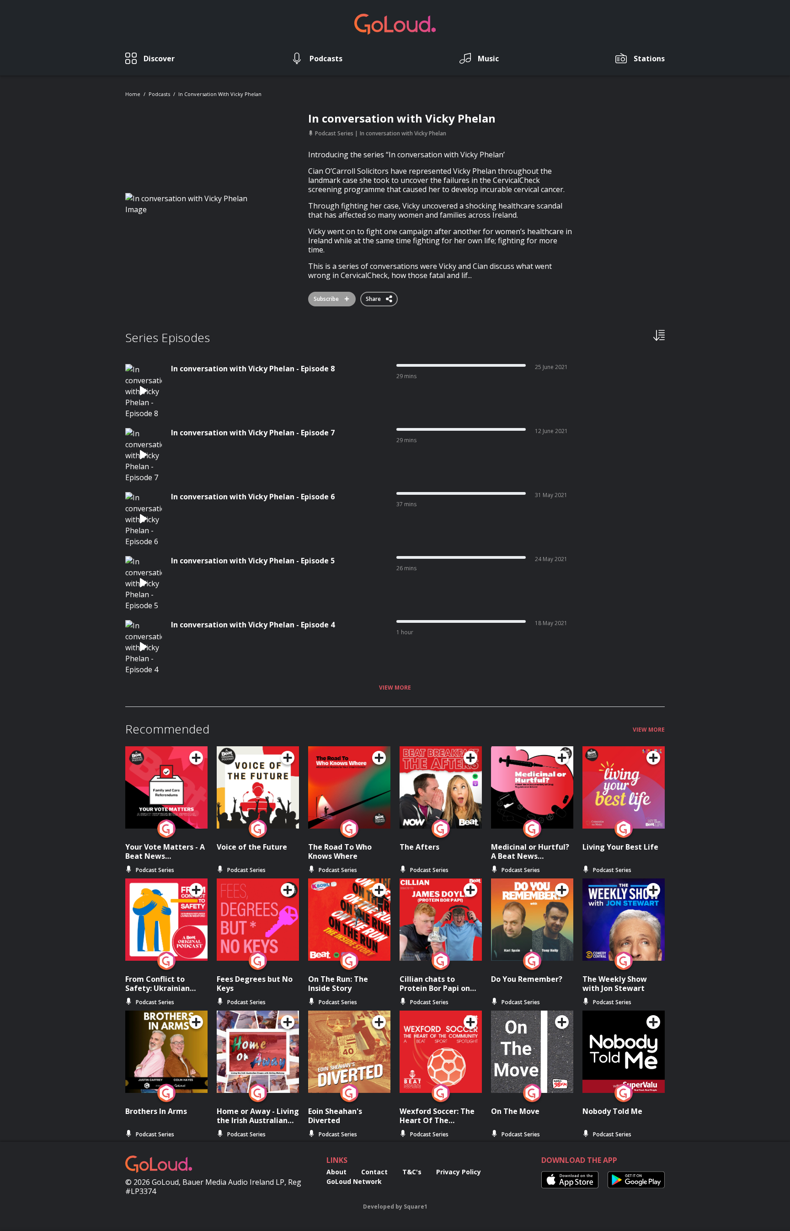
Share (374, 297)
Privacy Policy (458, 1171)
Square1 (415, 1206)
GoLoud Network (354, 1181)
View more (395, 687)
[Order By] (659, 335)
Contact (374, 1171)
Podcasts (159, 94)
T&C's (412, 1171)
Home (132, 94)
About (336, 1171)
